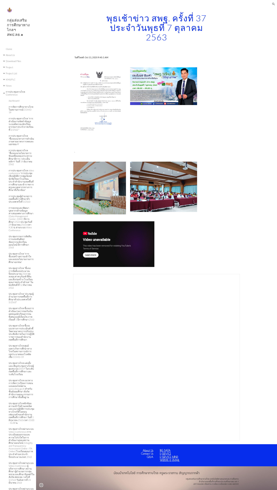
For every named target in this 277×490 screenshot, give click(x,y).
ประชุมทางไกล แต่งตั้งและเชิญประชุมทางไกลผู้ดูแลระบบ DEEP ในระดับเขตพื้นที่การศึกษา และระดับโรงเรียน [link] (21, 368)
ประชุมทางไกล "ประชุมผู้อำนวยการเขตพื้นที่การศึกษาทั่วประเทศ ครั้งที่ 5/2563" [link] (21, 298)
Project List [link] (11, 73)
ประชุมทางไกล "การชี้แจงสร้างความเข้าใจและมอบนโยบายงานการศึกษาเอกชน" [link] (21, 257)
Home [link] (9, 49)
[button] (273, 4)
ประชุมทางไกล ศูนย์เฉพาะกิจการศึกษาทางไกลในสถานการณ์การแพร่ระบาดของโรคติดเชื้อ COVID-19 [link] (20, 351)
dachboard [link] (14, 100)
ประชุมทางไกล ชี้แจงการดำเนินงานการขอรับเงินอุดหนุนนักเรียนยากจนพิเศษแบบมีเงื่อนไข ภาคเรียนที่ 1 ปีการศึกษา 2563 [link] (21, 314)
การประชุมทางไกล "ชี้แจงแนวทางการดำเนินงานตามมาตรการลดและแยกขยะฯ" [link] (21, 139)
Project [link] (9, 67)
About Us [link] (10, 55)
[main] (156, 27)
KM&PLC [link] (10, 79)
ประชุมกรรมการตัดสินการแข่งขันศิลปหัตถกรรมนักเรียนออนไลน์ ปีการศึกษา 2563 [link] (20, 242)
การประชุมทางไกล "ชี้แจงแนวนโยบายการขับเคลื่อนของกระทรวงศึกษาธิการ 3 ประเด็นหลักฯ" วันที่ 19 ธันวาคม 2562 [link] (20, 157)
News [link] (9, 85)
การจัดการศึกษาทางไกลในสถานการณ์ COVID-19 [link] (21, 109)
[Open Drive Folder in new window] (234, 277)
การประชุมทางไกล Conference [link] (15, 93)
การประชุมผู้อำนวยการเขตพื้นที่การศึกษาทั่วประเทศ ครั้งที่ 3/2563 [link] (20, 199)
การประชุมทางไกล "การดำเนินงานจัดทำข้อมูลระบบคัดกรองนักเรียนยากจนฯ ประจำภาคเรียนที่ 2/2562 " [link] (21, 124)
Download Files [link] (13, 61)
